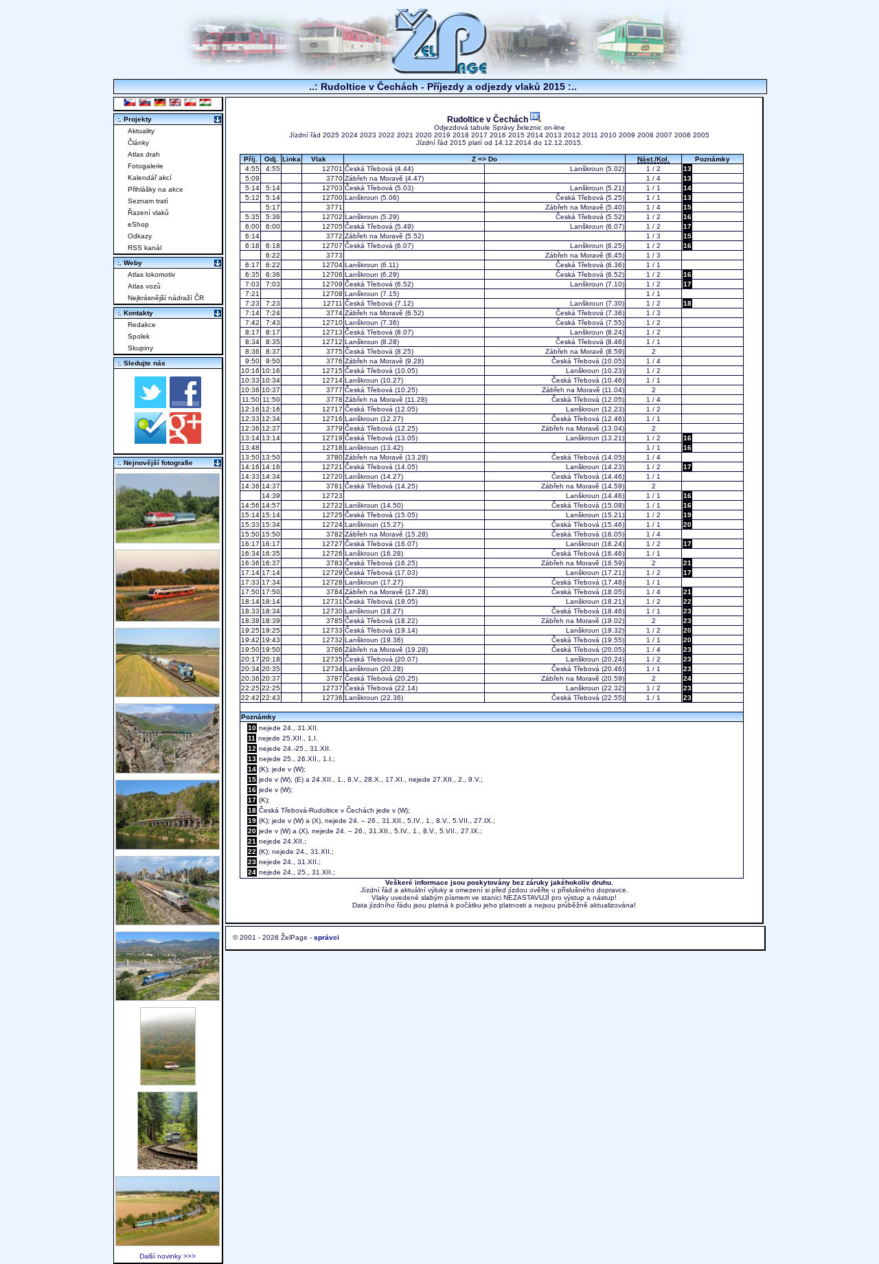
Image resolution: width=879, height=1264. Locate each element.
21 (687, 563)
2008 (645, 135)
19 (687, 515)
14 (687, 188)
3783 (333, 563)
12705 (331, 226)
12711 (332, 303)
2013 (553, 135)
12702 (331, 217)
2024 (349, 135)
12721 (331, 467)
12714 (331, 380)
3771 (333, 207)
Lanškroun (587, 168)
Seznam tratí (148, 201)
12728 (331, 582)
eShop (138, 224)
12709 (331, 284)
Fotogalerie (145, 166)
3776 (333, 361)
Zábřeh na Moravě (374, 178)
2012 (572, 135)
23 (687, 611)
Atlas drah (144, 154)
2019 (442, 135)
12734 (331, 669)
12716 (331, 418)
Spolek (139, 336)
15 (687, 207)
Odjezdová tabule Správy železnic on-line (499, 127)
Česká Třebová (369, 168)
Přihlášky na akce (155, 189)
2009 (627, 135)
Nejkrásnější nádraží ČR (166, 298)
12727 (331, 544)
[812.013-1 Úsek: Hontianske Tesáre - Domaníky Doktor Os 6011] (168, 1081)
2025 (331, 135)
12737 (331, 688)
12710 (331, 322)
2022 (386, 135)
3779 (333, 428)
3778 (333, 399)
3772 (333, 236)
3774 (333, 313)
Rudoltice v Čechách (488, 119)
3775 (333, 351)
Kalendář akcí (150, 177)
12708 (331, 293)
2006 (682, 135)
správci (326, 937)
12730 (331, 611)
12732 (331, 640)
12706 (331, 274)
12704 (331, 265)
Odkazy (140, 236)
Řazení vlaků (148, 212)
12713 (331, 332)
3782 (333, 534)
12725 (331, 515)
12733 (331, 630)
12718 (331, 447)
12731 (331, 601)
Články (138, 142)
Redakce (142, 324)
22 (687, 601)
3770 (333, 178)
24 (687, 678)
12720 (331, 476)
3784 (333, 592)
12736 (331, 697)
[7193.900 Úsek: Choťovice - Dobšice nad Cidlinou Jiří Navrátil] (167, 693)
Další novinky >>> (167, 1256)
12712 (331, 342)
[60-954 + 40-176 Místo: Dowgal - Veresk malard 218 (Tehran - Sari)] (167, 770)
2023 (368, 135)
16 (687, 217)
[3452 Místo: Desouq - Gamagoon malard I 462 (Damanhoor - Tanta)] (167, 921)
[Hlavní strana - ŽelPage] (439, 72)
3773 (333, 255)
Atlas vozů (144, 286)
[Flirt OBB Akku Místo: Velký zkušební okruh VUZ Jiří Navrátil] (167, 618)
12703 (331, 188)
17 (687, 226)
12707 (331, 245)
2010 (608, 135)
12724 (331, 524)
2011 (590, 135)
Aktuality (141, 131)
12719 (331, 438)
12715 (331, 370)
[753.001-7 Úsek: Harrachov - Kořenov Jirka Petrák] (167, 1166)
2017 (479, 135)
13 (687, 168)
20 (687, 524)
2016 (498, 135)
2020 (423, 135)
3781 (333, 486)
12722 (331, 505)
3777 (333, 390)
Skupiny (140, 348)
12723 (331, 495)
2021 (405, 135)
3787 (333, 678)
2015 (516, 135)
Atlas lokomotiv (151, 274)
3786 (333, 649)
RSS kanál (144, 247)
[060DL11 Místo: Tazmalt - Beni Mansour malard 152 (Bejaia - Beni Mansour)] (167, 997)
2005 (701, 135)
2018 (461, 135)
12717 (331, 409)
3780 (333, 457)
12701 (331, 168)
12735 (331, 659)
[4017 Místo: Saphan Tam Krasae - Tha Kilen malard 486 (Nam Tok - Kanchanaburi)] (167, 846)
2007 (664, 135)
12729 (331, 572)
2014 (535, 135)
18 (687, 303)
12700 (331, 197)
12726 (331, 553)
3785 (333, 620)
